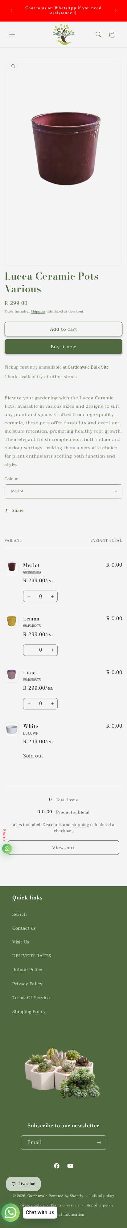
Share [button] (18, 510)
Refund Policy (27, 969)
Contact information (66, 1215)
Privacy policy (32, 1205)
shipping (80, 825)
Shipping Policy (29, 1011)
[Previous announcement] (11, 10)
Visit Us (20, 942)
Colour (11, 479)
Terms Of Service (31, 997)
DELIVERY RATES (31, 955)
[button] (12, 34)
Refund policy (101, 1196)
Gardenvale (37, 1196)
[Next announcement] (115, 10)
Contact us (24, 928)
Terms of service (65, 1205)
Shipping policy (100, 1205)
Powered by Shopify (66, 1196)
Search (19, 914)
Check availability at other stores (40, 376)
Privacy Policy (27, 984)
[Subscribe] (99, 1142)
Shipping (38, 311)
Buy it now (63, 347)
